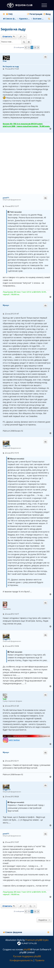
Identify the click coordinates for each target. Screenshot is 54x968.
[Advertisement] (27, 163)
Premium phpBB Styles (37, 940)
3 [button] (35, 47)
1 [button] (28, 47)
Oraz (5, 61)
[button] (25, 47)
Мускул (6, 305)
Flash (5, 607)
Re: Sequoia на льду (11, 66)
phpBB (26, 949)
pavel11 (6, 198)
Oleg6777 (6, 446)
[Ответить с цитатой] (45, 57)
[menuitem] (9, 14)
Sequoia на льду (13, 29)
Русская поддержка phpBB (27, 956)
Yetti (5, 699)
